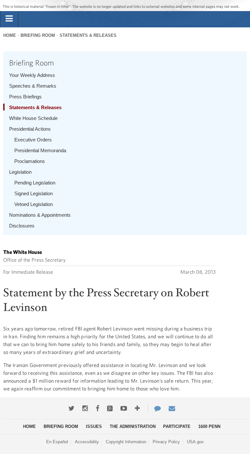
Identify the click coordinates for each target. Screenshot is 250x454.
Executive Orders (33, 139)
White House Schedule (33, 118)
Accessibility (87, 441)
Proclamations (29, 161)
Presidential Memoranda (40, 150)
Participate (176, 426)
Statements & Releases (88, 35)
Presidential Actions (30, 129)
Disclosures (22, 225)
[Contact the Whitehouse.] (154, 408)
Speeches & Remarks (32, 86)
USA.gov (195, 441)
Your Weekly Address (32, 75)
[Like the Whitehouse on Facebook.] (97, 408)
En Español (57, 441)
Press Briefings (25, 96)
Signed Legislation (33, 193)
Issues (94, 426)
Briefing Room (38, 35)
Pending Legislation (34, 182)
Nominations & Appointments (40, 215)
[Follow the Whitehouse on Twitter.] (71, 408)
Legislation (20, 172)
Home (9, 35)
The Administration (133, 426)
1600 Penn (209, 426)
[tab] (9, 19)
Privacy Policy (166, 441)
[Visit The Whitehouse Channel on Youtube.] (123, 408)
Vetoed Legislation (33, 204)
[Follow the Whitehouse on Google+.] (110, 408)
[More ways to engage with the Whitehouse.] (137, 408)
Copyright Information (126, 441)
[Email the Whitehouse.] (172, 408)
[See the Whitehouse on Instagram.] (85, 408)
